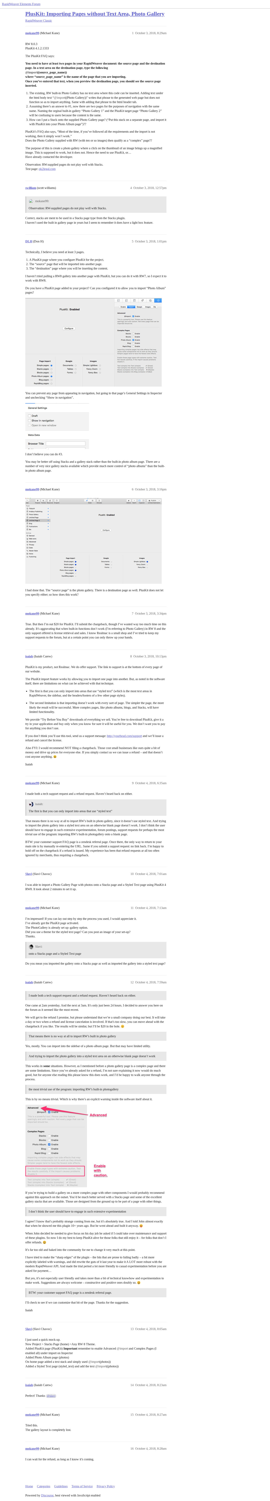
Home (29, 1486)
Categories (43, 1486)
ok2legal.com (47, 169)
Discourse (47, 1495)
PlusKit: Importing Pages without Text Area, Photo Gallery (94, 14)
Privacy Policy (106, 1486)
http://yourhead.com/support (124, 736)
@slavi (51, 1395)
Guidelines (61, 1486)
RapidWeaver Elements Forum (21, 4)
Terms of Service (82, 1486)
